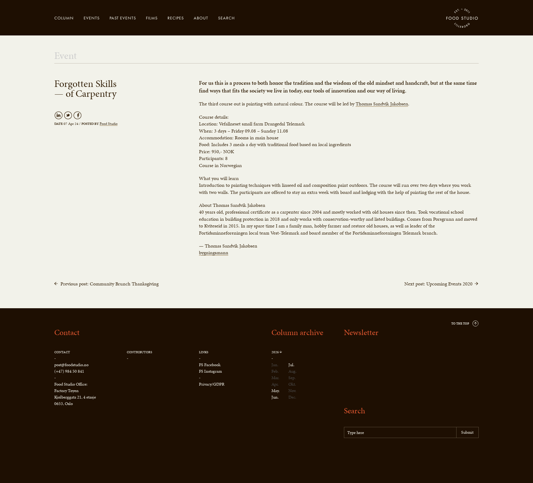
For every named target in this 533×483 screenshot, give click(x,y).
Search (226, 18)
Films (152, 18)
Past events (122, 18)
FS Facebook (210, 365)
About (201, 18)
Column (64, 18)
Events (92, 18)
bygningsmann (213, 253)
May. (275, 391)
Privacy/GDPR (212, 384)
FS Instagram (210, 371)
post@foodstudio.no (71, 365)
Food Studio (462, 18)
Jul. (291, 365)
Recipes (175, 18)
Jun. (275, 397)
